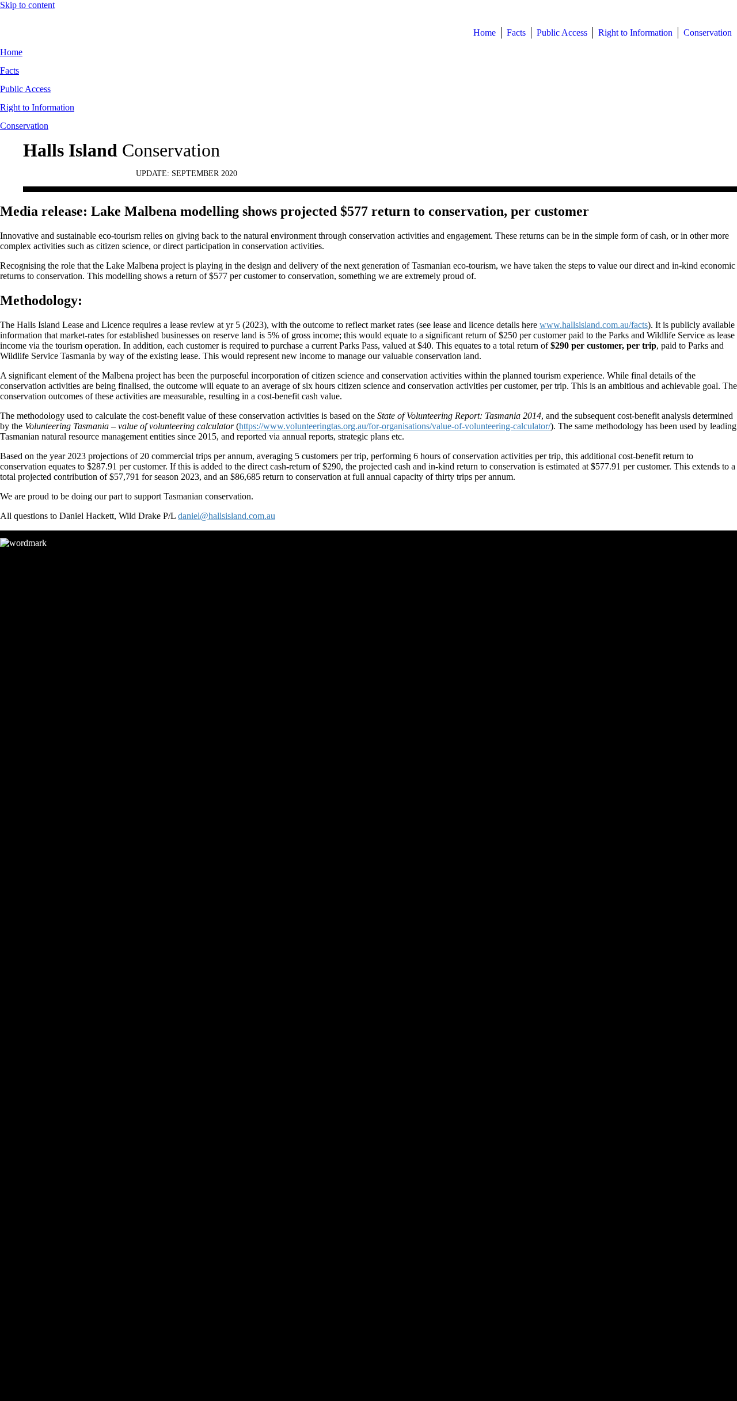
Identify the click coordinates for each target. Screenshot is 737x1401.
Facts (9, 70)
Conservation (24, 126)
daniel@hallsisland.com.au (226, 516)
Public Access (25, 89)
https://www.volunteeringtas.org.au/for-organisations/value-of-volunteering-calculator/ (394, 426)
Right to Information (37, 107)
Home (11, 52)
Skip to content (27, 5)
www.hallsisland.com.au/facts (594, 325)
